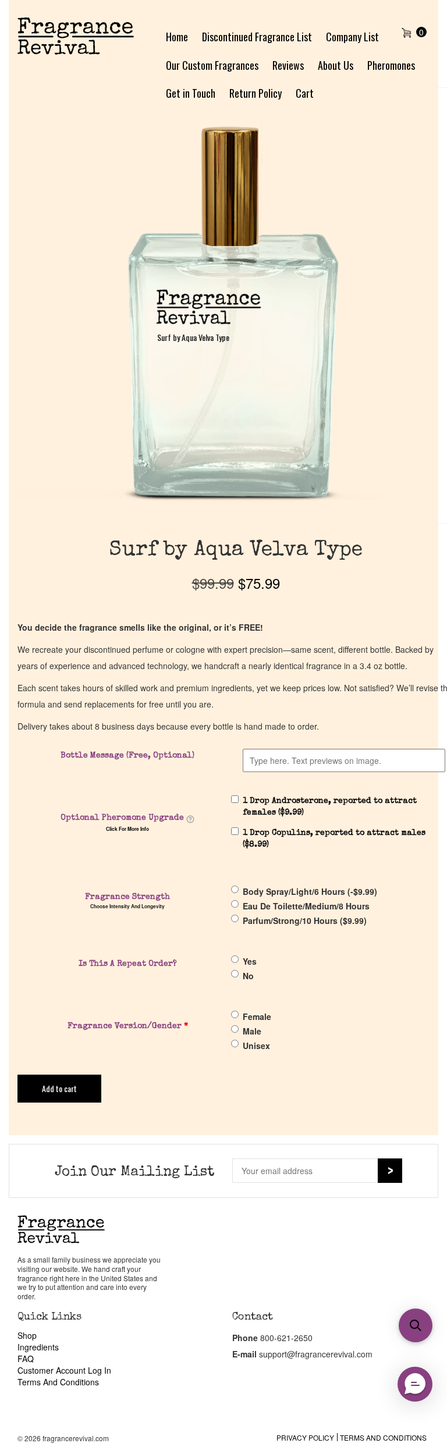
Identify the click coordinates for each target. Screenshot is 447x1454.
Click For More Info (127, 829)
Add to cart (59, 1088)
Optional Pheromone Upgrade (122, 818)
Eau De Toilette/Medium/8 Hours (306, 906)
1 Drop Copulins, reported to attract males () (334, 839)
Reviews (288, 65)
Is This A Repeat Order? (128, 964)
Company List (352, 36)
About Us (335, 65)
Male (252, 1031)
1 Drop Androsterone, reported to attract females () (330, 807)
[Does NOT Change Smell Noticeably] (190, 818)
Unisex (256, 1045)
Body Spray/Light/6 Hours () (310, 891)
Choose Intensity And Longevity (127, 906)
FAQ (25, 1358)
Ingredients (38, 1347)
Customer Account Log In (64, 1370)
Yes (250, 961)
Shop (27, 1335)
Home (177, 36)
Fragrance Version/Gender (128, 1026)
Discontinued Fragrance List (257, 36)
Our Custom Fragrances (212, 65)
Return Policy (255, 93)
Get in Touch (190, 93)
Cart (305, 93)
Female (257, 1016)
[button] (415, 1384)
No (248, 976)
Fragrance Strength (127, 897)
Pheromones (391, 65)
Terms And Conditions (58, 1382)
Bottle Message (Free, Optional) (127, 756)
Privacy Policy (305, 1437)
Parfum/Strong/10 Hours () (305, 920)
